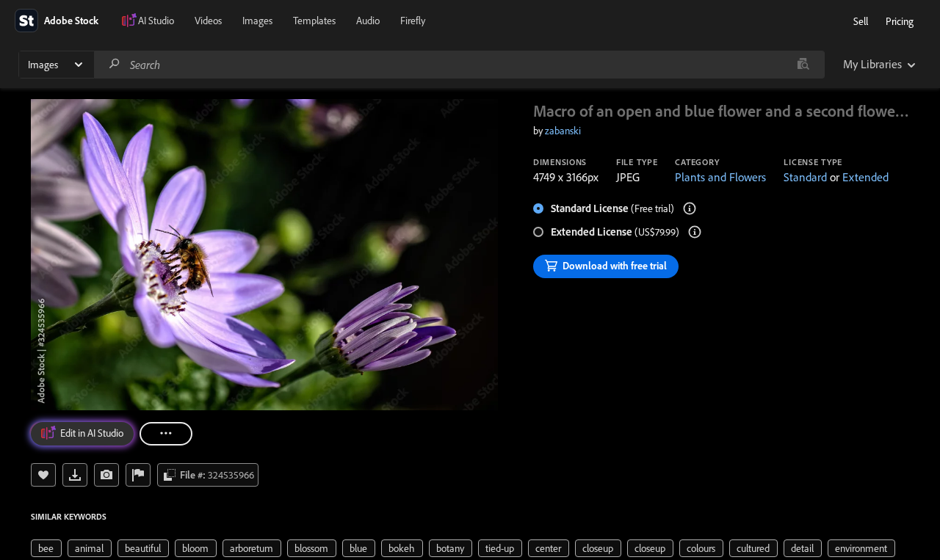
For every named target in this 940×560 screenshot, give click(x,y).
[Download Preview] (74, 475)
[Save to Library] (43, 475)
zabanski (563, 130)
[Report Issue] (138, 475)
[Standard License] (689, 208)
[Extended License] (694, 232)
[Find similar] (803, 64)
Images (257, 20)
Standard (805, 177)
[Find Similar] (106, 475)
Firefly (412, 20)
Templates (314, 20)
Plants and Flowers (720, 177)
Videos (208, 20)
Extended (865, 177)
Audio (368, 20)
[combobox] (459, 64)
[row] (46, 548)
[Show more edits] (166, 434)
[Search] (114, 64)
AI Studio (156, 20)
